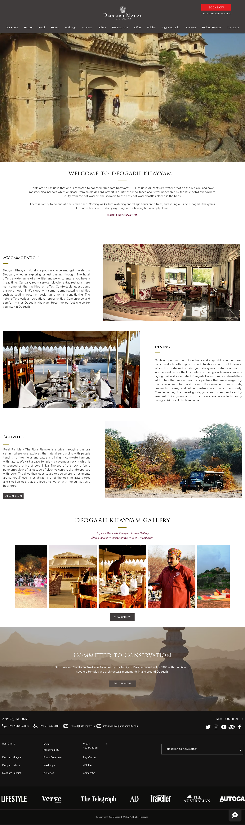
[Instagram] (216, 727)
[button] (12, 27)
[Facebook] (239, 727)
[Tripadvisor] (232, 727)
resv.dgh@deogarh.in (83, 725)
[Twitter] (208, 727)
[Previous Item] (20, 576)
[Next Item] (224, 576)
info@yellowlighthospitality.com (121, 725)
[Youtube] (224, 727)
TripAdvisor (145, 537)
